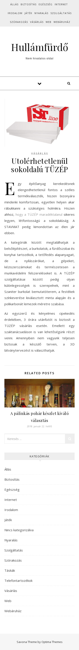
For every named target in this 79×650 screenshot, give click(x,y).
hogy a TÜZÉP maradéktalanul (39, 214)
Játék (28, 13)
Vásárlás (36, 22)
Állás (14, 4)
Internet (61, 4)
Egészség (45, 4)
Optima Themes (52, 642)
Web (48, 22)
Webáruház (62, 22)
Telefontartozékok (18, 580)
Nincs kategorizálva (19, 530)
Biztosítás (28, 4)
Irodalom (15, 13)
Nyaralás (41, 13)
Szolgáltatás (61, 13)
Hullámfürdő (39, 47)
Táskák (9, 570)
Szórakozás (19, 22)
